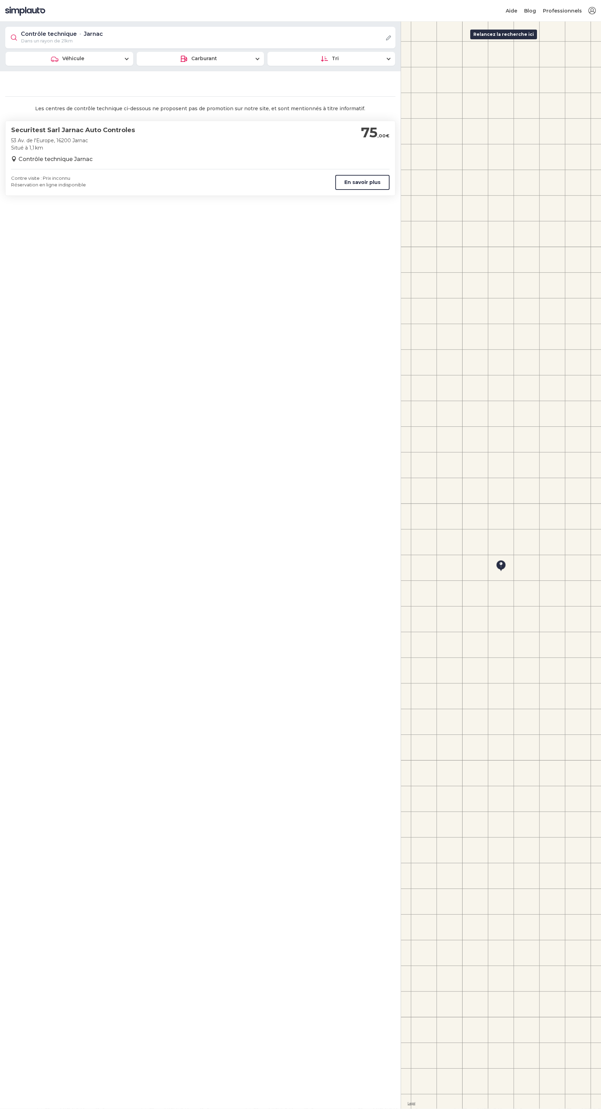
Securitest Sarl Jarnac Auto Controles (73, 130)
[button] (592, 11)
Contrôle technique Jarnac (55, 159)
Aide (511, 11)
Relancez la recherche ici (503, 34)
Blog (530, 11)
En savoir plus (362, 182)
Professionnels (562, 11)
